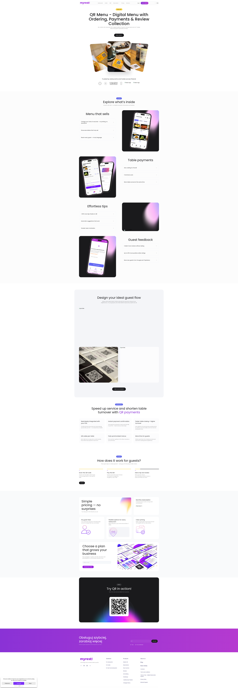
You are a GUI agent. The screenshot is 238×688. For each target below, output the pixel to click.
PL (155, 3)
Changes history (126, 682)
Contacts (143, 669)
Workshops (125, 677)
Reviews (125, 671)
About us (143, 658)
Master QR (125, 662)
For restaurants (109, 662)
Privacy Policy (143, 679)
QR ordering (125, 674)
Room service (126, 668)
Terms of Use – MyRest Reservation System (148, 675)
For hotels (108, 665)
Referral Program (144, 682)
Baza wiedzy (144, 665)
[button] (82, 483)
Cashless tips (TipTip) (128, 680)
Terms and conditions (145, 672)
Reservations (126, 665)
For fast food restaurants (111, 668)
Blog (142, 662)
